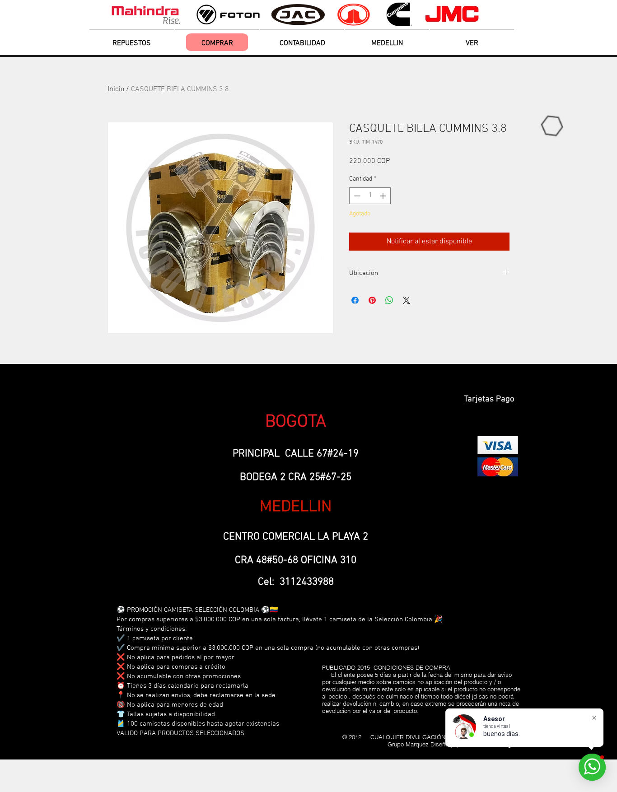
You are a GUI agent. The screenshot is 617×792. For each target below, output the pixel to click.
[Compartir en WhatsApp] (389, 300)
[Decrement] (356, 196)
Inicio (116, 89)
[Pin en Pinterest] (372, 300)
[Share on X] (406, 300)
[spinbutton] (370, 196)
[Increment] (383, 196)
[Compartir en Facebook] (355, 300)
